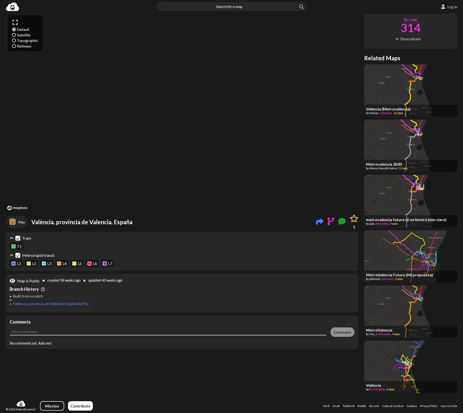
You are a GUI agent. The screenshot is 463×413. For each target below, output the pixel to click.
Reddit (362, 406)
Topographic (27, 40)
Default (23, 29)
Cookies (412, 406)
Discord (374, 406)
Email (336, 406)
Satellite (23, 35)
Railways (24, 46)
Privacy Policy (429, 406)
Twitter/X (349, 406)
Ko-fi (326, 406)
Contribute (80, 406)
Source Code (449, 406)
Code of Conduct (393, 406)
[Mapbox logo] (17, 208)
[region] (182, 113)
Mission (52, 406)
